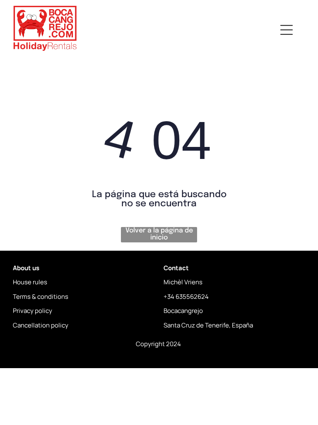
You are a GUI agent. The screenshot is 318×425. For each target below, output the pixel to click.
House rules (30, 282)
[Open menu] (286, 30)
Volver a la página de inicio (159, 234)
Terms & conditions (40, 296)
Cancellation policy (40, 325)
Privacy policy (32, 310)
